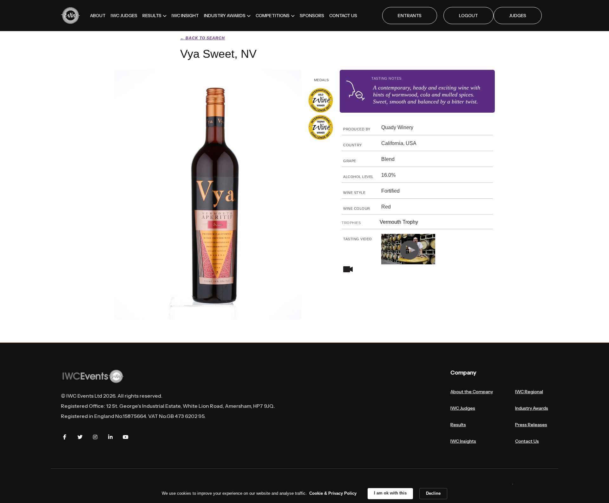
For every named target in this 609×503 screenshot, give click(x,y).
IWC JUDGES (124, 15)
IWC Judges (462, 408)
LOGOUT (468, 15)
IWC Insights (463, 441)
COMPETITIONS (273, 15)
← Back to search (202, 38)
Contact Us (527, 441)
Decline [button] (433, 493)
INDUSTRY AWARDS (225, 15)
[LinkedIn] (110, 437)
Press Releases (531, 424)
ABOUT (98, 15)
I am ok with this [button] (390, 493)
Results (458, 424)
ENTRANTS (410, 15)
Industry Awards (531, 408)
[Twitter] (80, 437)
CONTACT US (343, 15)
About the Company (471, 391)
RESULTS (151, 15)
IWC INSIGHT (185, 15)
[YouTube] (125, 437)
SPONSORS (312, 15)
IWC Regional (529, 391)
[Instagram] (95, 437)
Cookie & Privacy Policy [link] (333, 493)
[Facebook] (65, 437)
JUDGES (517, 15)
